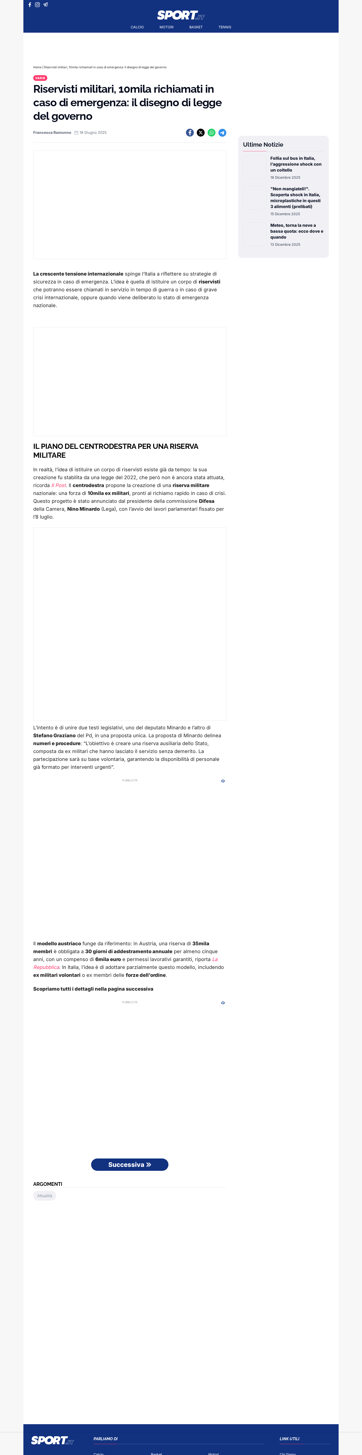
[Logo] (181, 15)
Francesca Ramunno (52, 132)
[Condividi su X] (201, 133)
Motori (167, 27)
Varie (40, 78)
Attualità (44, 1195)
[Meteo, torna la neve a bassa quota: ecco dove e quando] (254, 234)
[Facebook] (30, 4)
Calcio (137, 27)
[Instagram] (38, 4)
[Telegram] (46, 4)
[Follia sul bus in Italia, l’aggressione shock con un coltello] (254, 167)
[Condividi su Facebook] (190, 133)
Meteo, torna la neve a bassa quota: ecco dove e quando (296, 231)
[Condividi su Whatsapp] (211, 133)
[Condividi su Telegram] (222, 133)
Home (37, 67)
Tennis (224, 27)
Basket (196, 27)
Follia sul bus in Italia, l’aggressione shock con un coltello (296, 164)
